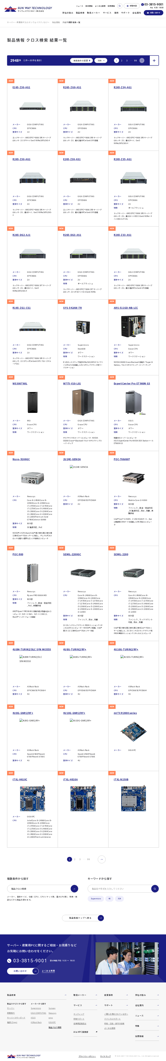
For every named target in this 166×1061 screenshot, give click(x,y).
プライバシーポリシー (87, 1056)
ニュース (79, 6)
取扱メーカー (93, 12)
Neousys (52, 1013)
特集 (137, 1025)
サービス (107, 12)
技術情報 (89, 6)
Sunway (52, 1008)
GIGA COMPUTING (38, 1013)
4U (110, 898)
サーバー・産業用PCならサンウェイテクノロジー (28, 22)
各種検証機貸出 (79, 1023)
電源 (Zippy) (12, 1022)
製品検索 (80, 12)
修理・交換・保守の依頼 (114, 1023)
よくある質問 (100, 6)
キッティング (78, 1014)
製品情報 (56, 22)
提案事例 (108, 995)
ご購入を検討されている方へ (116, 1014)
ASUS (33, 1017)
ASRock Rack (36, 1022)
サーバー (10, 1008)
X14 (119, 898)
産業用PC (11, 1013)
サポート (125, 12)
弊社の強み (67, 12)
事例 (116, 12)
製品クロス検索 (18, 888)
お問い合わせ (155, 12)
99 (135, 60)
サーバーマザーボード (16, 1017)
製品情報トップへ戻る (80, 917)
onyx (51, 1017)
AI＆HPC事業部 (80, 1032)
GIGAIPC (52, 1022)
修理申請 (133, 5)
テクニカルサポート (112, 1018)
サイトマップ (105, 1056)
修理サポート (78, 1018)
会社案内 (136, 12)
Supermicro (96, 898)
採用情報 (111, 6)
